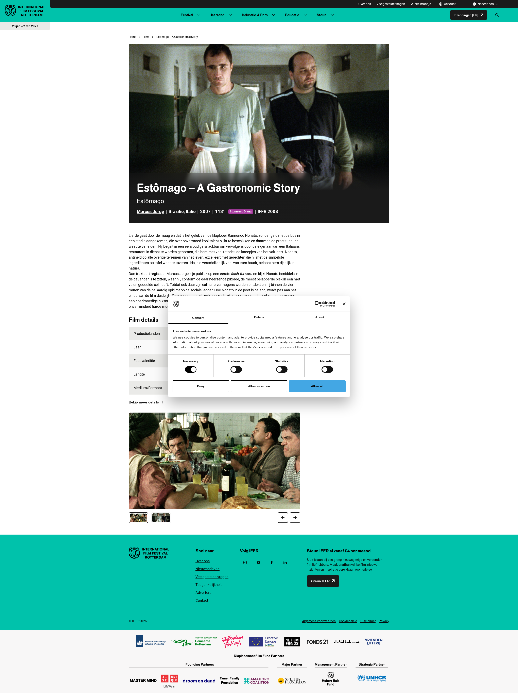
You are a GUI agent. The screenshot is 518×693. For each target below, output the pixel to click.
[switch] (236, 369)
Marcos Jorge (150, 211)
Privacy (384, 621)
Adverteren (204, 592)
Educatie (292, 15)
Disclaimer (368, 621)
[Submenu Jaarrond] (230, 15)
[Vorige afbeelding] (283, 517)
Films (146, 36)
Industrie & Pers (255, 15)
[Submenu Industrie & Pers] (274, 15)
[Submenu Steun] (332, 15)
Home (132, 36)
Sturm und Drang (241, 211)
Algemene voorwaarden (319, 621)
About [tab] (319, 317)
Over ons (364, 4)
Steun (321, 15)
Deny (200, 386)
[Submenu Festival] (199, 15)
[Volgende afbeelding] (295, 517)
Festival (187, 15)
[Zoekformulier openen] (497, 15)
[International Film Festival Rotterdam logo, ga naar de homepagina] (25, 10)
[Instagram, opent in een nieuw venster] (245, 562)
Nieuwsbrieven (207, 569)
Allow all (317, 386)
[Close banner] (344, 303)
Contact (201, 600)
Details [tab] (259, 317)
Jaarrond (217, 15)
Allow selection (259, 386)
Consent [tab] (198, 317)
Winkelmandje (421, 4)
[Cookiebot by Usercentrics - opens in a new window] (317, 304)
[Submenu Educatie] (305, 15)
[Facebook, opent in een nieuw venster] (272, 562)
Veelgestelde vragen (391, 4)
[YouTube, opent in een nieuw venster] (258, 562)
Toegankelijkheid (209, 585)
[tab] (138, 517)
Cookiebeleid (348, 621)
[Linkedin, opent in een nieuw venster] (285, 562)
